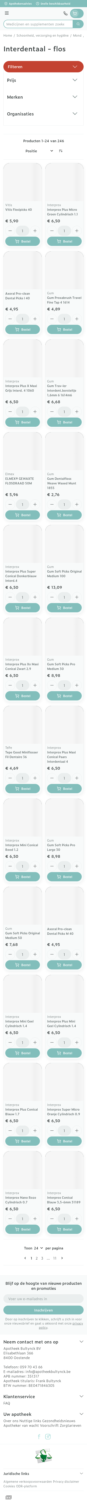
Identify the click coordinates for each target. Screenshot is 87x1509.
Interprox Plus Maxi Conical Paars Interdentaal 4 (61, 757)
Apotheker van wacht (21, 1425)
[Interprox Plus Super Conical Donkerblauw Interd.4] (23, 544)
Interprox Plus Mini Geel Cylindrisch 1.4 (61, 1023)
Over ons (10, 1420)
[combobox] (38, 24)
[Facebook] (39, 1436)
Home (7, 35)
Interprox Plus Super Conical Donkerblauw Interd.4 (21, 576)
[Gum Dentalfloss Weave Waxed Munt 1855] (64, 451)
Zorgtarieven (70, 1425)
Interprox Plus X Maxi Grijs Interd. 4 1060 (21, 387)
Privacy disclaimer (66, 1481)
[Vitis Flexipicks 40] (23, 182)
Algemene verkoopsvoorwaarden (27, 1481)
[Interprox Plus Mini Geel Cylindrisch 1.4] (64, 994)
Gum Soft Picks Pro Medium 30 (61, 666)
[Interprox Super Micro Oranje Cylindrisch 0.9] (64, 1082)
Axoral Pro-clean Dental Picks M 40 (60, 931)
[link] (26, 1258)
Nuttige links (30, 1420)
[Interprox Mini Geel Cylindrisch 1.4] (23, 994)
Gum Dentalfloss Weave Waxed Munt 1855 (61, 483)
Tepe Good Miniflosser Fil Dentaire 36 (21, 754)
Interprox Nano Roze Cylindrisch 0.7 (20, 1199)
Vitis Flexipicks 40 (18, 209)
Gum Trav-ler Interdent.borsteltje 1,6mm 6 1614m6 (61, 390)
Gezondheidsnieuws (58, 1420)
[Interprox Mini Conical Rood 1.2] (23, 818)
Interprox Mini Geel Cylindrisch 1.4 (19, 1023)
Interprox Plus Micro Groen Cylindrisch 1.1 (62, 211)
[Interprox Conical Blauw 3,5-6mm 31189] (64, 1170)
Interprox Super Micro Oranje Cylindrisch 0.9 (63, 1111)
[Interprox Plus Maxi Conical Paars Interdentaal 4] (64, 725)
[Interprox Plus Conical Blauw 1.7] (23, 1082)
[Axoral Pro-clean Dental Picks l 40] (23, 270)
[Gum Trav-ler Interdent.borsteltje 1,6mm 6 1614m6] (64, 358)
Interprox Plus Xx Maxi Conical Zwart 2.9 (22, 666)
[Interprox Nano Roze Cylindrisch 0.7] (23, 1170)
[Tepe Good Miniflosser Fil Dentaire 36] (23, 725)
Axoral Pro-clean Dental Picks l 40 (17, 295)
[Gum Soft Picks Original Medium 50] (23, 906)
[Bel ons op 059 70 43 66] (65, 13)
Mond (77, 35)
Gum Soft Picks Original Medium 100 (64, 573)
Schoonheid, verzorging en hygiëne (42, 35)
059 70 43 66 (31, 1366)
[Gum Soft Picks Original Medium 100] (64, 544)
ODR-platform (26, 1486)
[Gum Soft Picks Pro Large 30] (64, 818)
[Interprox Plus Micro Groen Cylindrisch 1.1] (64, 182)
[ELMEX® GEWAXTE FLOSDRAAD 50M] (23, 451)
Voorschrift (49, 1425)
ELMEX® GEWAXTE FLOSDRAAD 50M (19, 480)
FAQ (6, 1403)
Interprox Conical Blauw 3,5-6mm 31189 (63, 1199)
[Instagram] (48, 1436)
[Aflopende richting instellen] (60, 151)
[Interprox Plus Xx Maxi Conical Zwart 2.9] (23, 637)
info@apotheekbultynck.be (48, 1371)
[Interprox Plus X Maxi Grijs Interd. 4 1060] (23, 358)
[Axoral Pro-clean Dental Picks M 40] (64, 906)
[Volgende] (61, 1258)
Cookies (9, 1486)
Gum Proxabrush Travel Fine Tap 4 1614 (64, 299)
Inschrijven (43, 1310)
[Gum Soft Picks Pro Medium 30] (64, 637)
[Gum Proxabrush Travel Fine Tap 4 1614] (64, 270)
